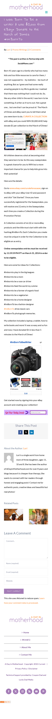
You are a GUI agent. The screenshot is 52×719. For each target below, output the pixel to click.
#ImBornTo (9, 308)
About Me (26, 647)
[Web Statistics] (5, 703)
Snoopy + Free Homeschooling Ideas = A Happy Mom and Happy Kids (38, 516)
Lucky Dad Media (26, 679)
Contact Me (26, 654)
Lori (8, 49)
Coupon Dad (37, 675)
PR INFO (26, 639)
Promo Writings (19, 49)
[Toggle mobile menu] (46, 12)
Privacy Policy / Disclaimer (26, 668)
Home (26, 632)
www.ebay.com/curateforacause (25, 188)
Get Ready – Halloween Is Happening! (13, 514)
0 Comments (35, 49)
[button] (6, 517)
